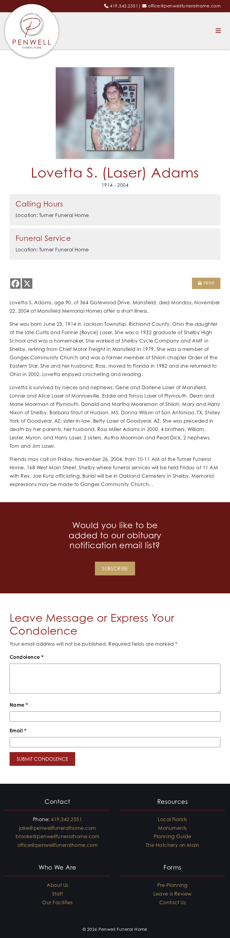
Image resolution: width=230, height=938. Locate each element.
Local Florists (172, 819)
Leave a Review (172, 894)
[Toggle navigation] (218, 31)
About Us (57, 885)
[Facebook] (15, 283)
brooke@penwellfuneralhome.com (57, 836)
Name (19, 705)
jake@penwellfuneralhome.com (57, 828)
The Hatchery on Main (172, 845)
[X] (27, 283)
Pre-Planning (172, 885)
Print (208, 283)
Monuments (172, 828)
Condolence (27, 657)
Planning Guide (172, 836)
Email (18, 731)
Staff (57, 894)
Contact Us (172, 902)
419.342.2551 (124, 5)
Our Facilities (57, 902)
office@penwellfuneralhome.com (184, 5)
